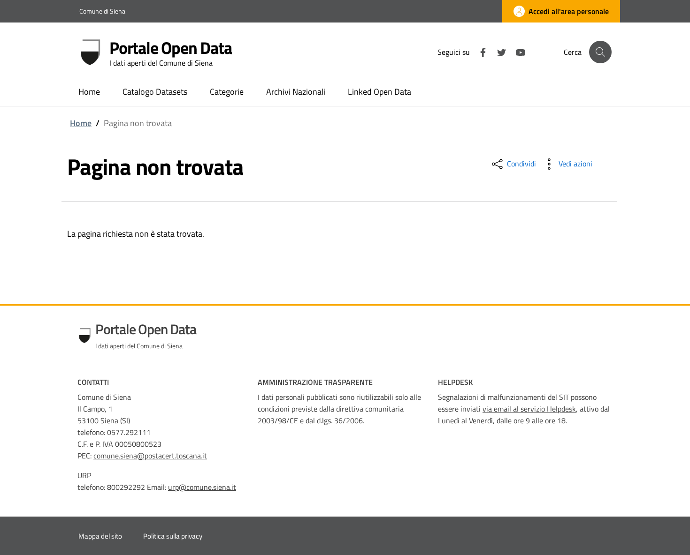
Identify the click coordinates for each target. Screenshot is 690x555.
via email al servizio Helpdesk (529, 408)
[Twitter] (498, 51)
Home (81, 123)
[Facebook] (479, 51)
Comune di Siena (102, 11)
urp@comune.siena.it (202, 487)
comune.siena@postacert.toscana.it (150, 455)
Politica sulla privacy (172, 536)
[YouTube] (516, 51)
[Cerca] (600, 52)
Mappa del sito (100, 536)
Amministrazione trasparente (315, 382)
